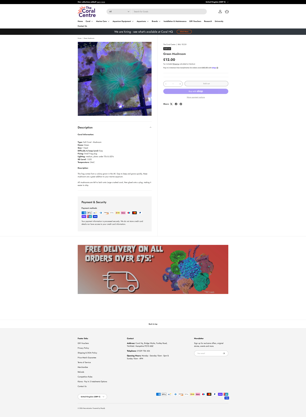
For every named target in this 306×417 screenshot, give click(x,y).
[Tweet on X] (171, 104)
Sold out (206, 83)
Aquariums (141, 21)
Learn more (101, 2)
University (219, 21)
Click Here (184, 31)
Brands (155, 21)
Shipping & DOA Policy (87, 352)
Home (80, 21)
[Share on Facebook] (176, 104)
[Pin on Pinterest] (180, 104)
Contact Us (82, 26)
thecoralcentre (87, 408)
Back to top (153, 324)
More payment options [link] (196, 97)
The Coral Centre (169, 44)
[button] (227, 11)
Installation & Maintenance (175, 21)
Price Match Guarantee (87, 357)
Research (208, 21)
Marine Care (101, 21)
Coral (88, 21)
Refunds (81, 372)
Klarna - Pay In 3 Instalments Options (92, 381)
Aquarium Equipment (122, 21)
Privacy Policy (83, 348)
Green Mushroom (89, 38)
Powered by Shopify (99, 408)
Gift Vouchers (195, 21)
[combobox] (157, 11)
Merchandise (83, 367)
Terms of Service (84, 362)
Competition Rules (85, 376)
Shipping (176, 64)
